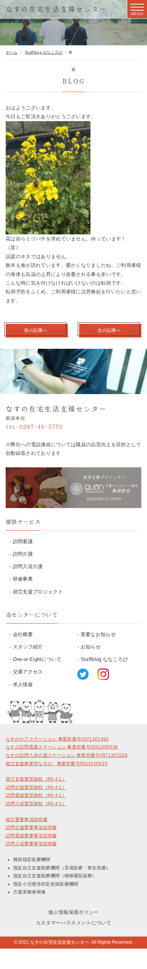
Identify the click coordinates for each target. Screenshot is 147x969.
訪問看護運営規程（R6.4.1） (36, 795)
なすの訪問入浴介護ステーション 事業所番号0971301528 (66, 755)
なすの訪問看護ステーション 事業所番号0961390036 (62, 747)
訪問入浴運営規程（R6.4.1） (36, 803)
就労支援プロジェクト (38, 592)
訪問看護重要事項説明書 (31, 835)
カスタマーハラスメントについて (73, 922)
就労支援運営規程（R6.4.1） (36, 779)
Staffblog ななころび (104, 659)
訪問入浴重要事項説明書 (31, 843)
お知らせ (91, 647)
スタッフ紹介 (28, 647)
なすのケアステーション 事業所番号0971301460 (57, 739)
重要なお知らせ (98, 634)
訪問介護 (23, 554)
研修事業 (23, 579)
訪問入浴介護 (28, 566)
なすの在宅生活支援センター (56, 9)
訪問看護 (23, 541)
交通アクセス (28, 672)
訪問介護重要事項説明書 (31, 827)
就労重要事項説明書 (26, 819)
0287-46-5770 (34, 427)
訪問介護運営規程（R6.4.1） (36, 787)
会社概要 (23, 634)
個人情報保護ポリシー (73, 912)
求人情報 (23, 684)
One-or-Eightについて (37, 659)
